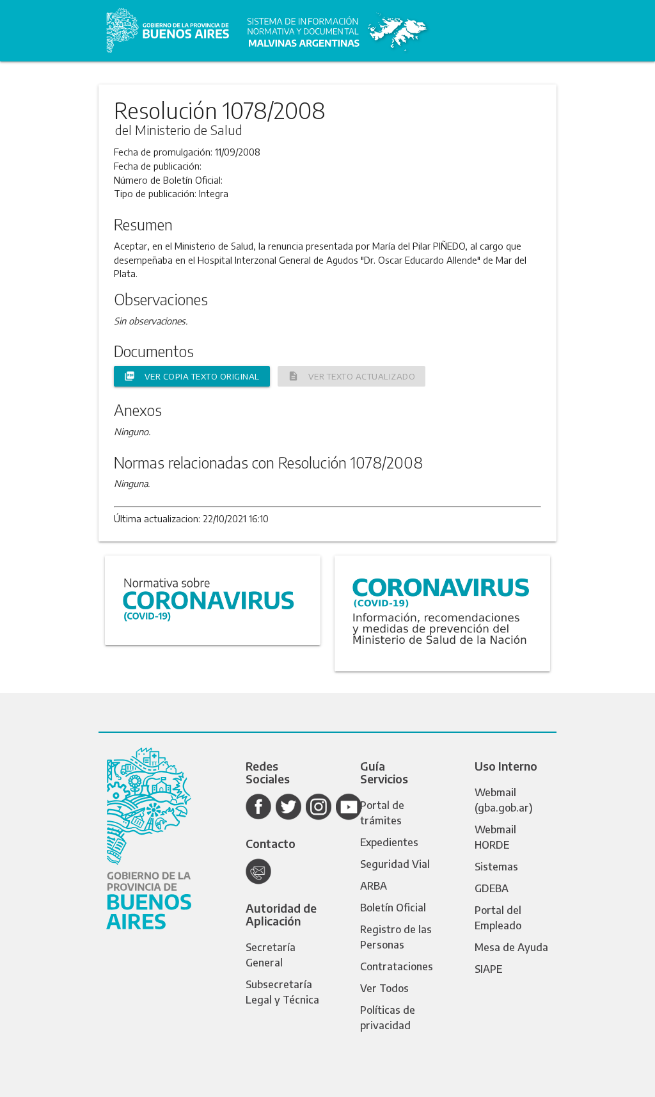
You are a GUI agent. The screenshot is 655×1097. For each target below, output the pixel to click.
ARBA (373, 885)
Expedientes (389, 842)
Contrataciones (396, 966)
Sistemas (496, 866)
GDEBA (492, 888)
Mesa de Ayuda (511, 947)
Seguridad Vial (395, 864)
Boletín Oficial (393, 907)
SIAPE (488, 969)
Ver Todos (384, 988)
